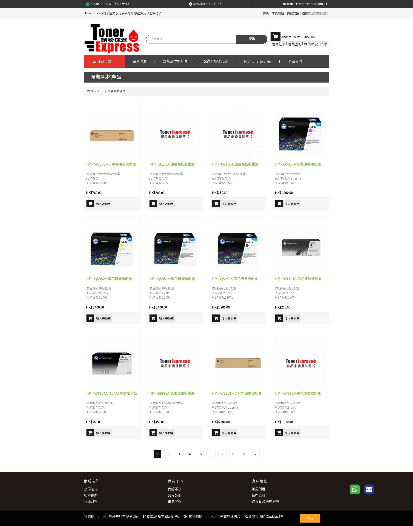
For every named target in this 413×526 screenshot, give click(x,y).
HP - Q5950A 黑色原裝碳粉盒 (235, 279)
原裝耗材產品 (117, 91)
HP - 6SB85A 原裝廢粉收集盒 (171, 393)
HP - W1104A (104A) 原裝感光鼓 (111, 393)
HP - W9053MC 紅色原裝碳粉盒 (237, 393)
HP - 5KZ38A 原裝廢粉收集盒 (172, 164)
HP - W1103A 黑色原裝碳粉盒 (298, 279)
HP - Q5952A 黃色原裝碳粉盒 (109, 279)
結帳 (323, 44)
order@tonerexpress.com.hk (307, 4)
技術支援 (293, 13)
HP (100, 91)
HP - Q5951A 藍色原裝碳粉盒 (172, 279)
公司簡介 (91, 489)
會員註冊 (279, 44)
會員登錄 (295, 44)
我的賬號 (175, 489)
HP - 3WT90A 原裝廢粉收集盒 (235, 164)
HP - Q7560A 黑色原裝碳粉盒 (298, 393)
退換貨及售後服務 (314, 13)
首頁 (266, 13)
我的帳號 (311, 44)
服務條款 (91, 495)
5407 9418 (121, 4)
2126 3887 (215, 4)
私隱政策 (91, 501)
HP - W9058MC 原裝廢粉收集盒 (111, 164)
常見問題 (278, 13)
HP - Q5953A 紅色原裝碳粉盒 (298, 164)
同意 (310, 518)
